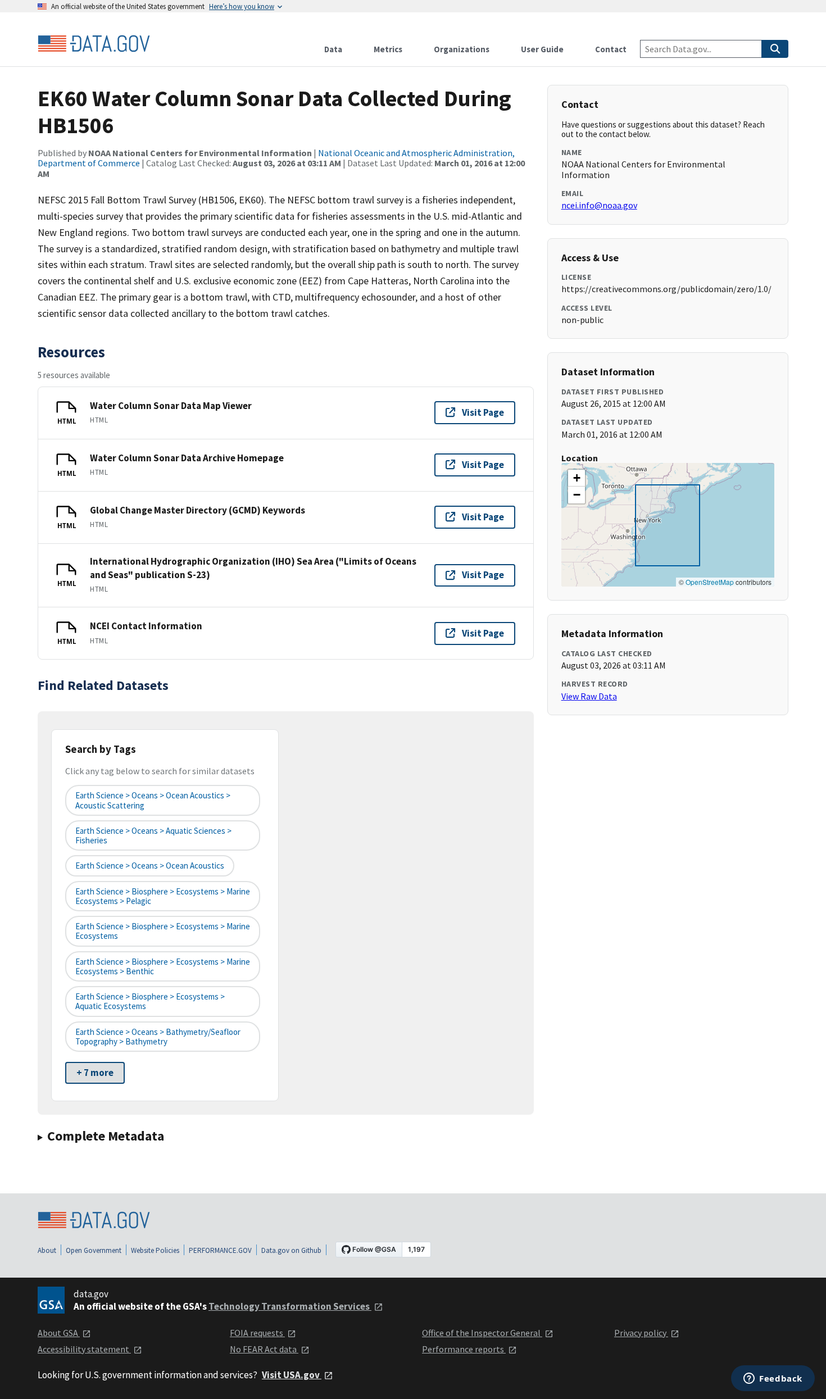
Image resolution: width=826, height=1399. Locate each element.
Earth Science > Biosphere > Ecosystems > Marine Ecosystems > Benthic (162, 966)
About (47, 1250)
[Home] (94, 43)
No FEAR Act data (264, 1349)
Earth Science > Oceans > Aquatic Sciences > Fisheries (153, 835)
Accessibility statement (84, 1349)
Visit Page (483, 412)
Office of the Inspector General (482, 1332)
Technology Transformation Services (289, 1306)
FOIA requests (257, 1332)
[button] (576, 478)
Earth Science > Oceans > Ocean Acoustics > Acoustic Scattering (152, 800)
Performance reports (464, 1349)
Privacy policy (641, 1332)
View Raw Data (589, 696)
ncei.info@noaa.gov (599, 205)
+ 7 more (95, 1072)
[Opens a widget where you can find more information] (773, 1379)
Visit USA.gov (291, 1375)
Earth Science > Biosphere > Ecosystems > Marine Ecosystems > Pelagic (162, 896)
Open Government (93, 1250)
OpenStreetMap (710, 582)
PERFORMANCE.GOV (220, 1250)
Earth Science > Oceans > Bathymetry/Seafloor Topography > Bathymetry (157, 1036)
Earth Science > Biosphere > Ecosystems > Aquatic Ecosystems (150, 1001)
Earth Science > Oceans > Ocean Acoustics (149, 865)
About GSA (59, 1332)
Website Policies (155, 1250)
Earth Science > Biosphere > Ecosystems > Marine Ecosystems (162, 931)
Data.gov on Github (291, 1250)
